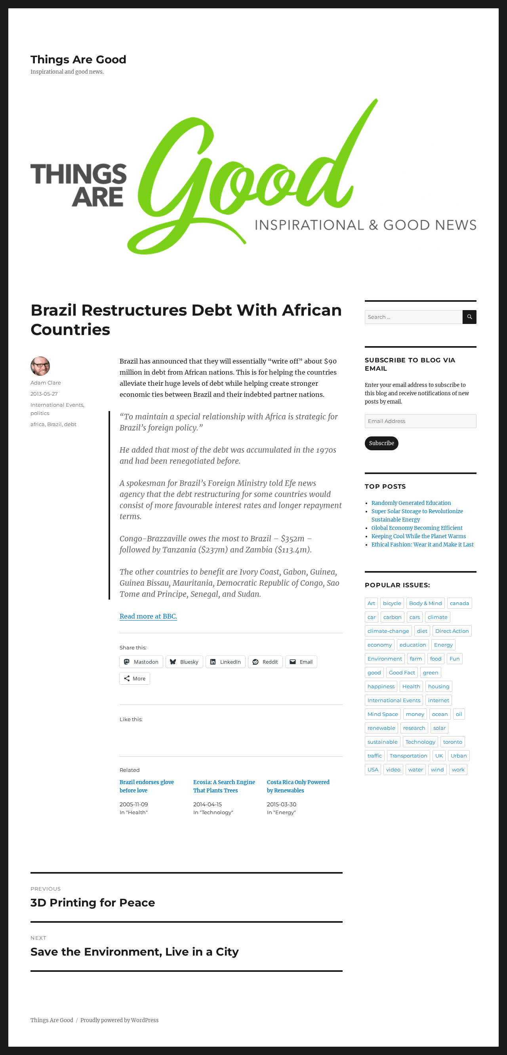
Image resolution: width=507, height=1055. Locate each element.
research (414, 728)
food (436, 658)
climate (438, 617)
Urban (459, 755)
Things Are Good (78, 59)
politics (39, 413)
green (430, 672)
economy (380, 645)
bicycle (392, 603)
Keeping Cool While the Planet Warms (419, 536)
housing (439, 686)
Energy (443, 645)
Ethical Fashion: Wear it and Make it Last (423, 544)
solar (439, 728)
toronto (452, 742)
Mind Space (383, 714)
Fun (455, 658)
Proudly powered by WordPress (119, 1020)
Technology (420, 742)
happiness (381, 686)
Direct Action (452, 631)
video (393, 769)
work (458, 769)
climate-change (388, 631)
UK (439, 755)
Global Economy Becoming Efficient (417, 528)
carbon (392, 617)
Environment (385, 658)
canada (459, 603)
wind (437, 769)
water (415, 769)
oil (459, 714)
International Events (56, 405)
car (371, 617)
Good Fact (402, 672)
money (415, 714)
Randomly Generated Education (411, 503)
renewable (381, 728)
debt (70, 424)
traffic (375, 755)
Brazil (54, 424)
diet (422, 631)
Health (411, 686)
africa (37, 424)
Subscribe (381, 443)
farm (416, 658)
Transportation (408, 755)
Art (371, 603)
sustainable (383, 742)
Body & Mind (425, 603)
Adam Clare (45, 382)
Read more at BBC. (148, 616)
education (413, 645)
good (374, 672)
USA (373, 769)
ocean (440, 714)
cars (415, 617)
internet (438, 700)
